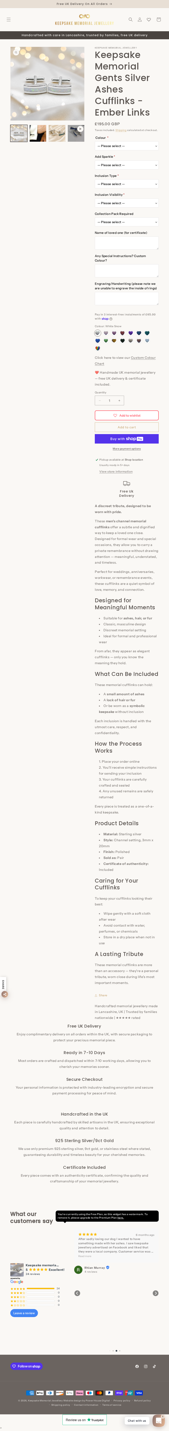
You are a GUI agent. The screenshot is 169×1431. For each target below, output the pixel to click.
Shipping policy (60, 1404)
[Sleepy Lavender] (131, 333)
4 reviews (90, 1271)
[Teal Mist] (147, 333)
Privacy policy (122, 1400)
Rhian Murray (94, 1268)
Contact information (86, 1404)
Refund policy (142, 1400)
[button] (8, 19)
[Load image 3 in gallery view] (38, 133)
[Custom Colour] (98, 348)
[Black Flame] (122, 341)
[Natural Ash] (131, 341)
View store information (116, 471)
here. (120, 1217)
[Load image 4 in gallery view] (57, 133)
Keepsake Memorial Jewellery (45, 1400)
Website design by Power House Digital (86, 1400)
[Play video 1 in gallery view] (76, 133)
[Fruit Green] (106, 341)
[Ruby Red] (122, 333)
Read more (84, 1256)
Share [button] (103, 995)
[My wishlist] (148, 19)
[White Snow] (98, 333)
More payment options (127, 448)
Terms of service (111, 1404)
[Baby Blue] (147, 341)
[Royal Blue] (98, 341)
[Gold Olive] (114, 341)
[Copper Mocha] (139, 341)
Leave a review (24, 1313)
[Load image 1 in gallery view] (18, 133)
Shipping (121, 130)
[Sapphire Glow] (139, 333)
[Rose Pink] (114, 333)
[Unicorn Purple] (106, 333)
